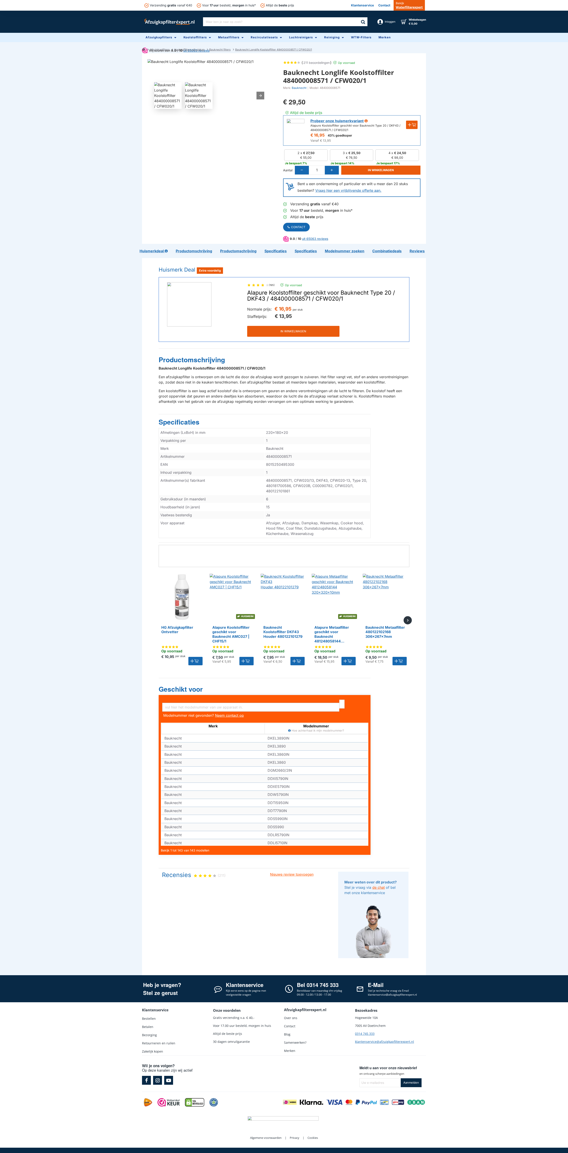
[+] (332, 170)
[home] (143, 49)
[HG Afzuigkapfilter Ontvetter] (182, 597)
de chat (378, 887)
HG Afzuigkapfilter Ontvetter (177, 629)
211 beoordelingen (316, 63)
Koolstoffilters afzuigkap (189, 49)
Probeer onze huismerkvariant (337, 121)
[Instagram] (157, 1080)
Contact (298, 227)
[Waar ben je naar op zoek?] (363, 21)
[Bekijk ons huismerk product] (295, 128)
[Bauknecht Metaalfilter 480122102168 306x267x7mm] (386, 597)
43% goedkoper (340, 135)
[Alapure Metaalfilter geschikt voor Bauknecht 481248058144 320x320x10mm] (335, 597)
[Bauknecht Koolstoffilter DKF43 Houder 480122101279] (284, 597)
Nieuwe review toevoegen (292, 874)
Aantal (287, 170)
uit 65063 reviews (315, 239)
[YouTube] (168, 1080)
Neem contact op (229, 715)
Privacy (294, 1138)
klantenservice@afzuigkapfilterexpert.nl (384, 1041)
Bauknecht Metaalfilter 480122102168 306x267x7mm (385, 632)
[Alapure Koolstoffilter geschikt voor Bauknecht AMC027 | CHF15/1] (233, 597)
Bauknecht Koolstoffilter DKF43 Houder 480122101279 (282, 632)
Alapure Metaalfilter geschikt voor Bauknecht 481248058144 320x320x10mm (331, 634)
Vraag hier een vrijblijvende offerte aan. (348, 190)
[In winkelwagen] (195, 661)
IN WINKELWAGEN (293, 331)
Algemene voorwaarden (266, 1138)
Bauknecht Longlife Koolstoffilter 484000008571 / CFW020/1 (273, 49)
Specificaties (179, 422)
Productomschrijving (192, 359)
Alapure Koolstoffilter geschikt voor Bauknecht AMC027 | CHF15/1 (231, 634)
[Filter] (342, 704)
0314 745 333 (365, 1034)
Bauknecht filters (220, 49)
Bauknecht (299, 88)
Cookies (313, 1138)
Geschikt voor (181, 689)
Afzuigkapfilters (160, 49)
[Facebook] (146, 1080)
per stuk (298, 309)
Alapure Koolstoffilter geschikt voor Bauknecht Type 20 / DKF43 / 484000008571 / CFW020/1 (321, 296)
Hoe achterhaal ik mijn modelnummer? (317, 730)
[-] (302, 170)
